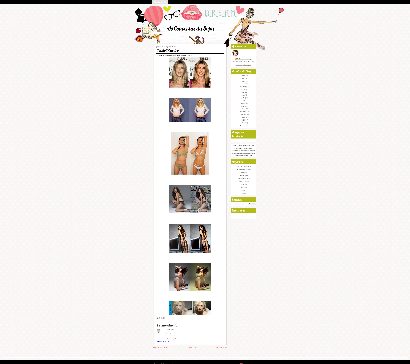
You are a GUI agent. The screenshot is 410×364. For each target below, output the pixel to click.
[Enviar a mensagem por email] (157, 318)
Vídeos (244, 193)
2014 (243, 120)
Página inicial (160, 2)
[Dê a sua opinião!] (159, 318)
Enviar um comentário (162, 341)
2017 (244, 125)
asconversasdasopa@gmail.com (243, 61)
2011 (243, 78)
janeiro (243, 84)
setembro (243, 106)
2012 (243, 81)
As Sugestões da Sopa (244, 169)
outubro (243, 109)
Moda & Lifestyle (244, 181)
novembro (243, 112)
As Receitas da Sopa (244, 166)
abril (243, 92)
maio (243, 95)
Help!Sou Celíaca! (244, 178)
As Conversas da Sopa (190, 28)
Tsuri (168, 329)
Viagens (244, 190)
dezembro (243, 114)
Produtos (244, 184)
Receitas (244, 187)
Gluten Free (244, 175)
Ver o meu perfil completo (243, 65)
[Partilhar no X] (162, 318)
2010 (243, 75)
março (243, 89)
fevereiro (243, 87)
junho (243, 98)
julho (243, 100)
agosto (243, 103)
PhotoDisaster (168, 50)
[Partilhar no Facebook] (164, 318)
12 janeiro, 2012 (171, 339)
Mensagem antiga (221, 347)
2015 (243, 123)
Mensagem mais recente (160, 347)
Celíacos (244, 172)
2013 (243, 117)
